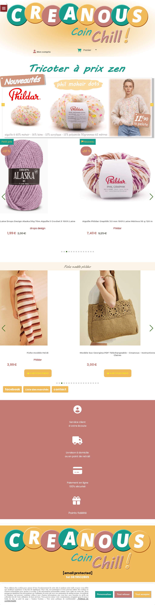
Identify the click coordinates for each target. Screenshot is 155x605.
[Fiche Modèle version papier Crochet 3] (37, 307)
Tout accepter (142, 594)
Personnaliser (104, 594)
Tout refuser (123, 594)
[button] (151, 104)
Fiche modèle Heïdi (37, 353)
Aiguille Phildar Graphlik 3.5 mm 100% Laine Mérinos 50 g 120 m (117, 221)
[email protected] (77, 573)
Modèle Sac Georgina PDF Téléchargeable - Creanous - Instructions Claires (117, 354)
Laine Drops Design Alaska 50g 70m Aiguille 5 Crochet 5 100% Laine (37, 221)
